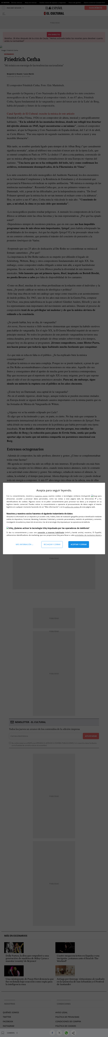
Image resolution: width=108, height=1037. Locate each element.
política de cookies (72, 507)
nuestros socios (41, 496)
